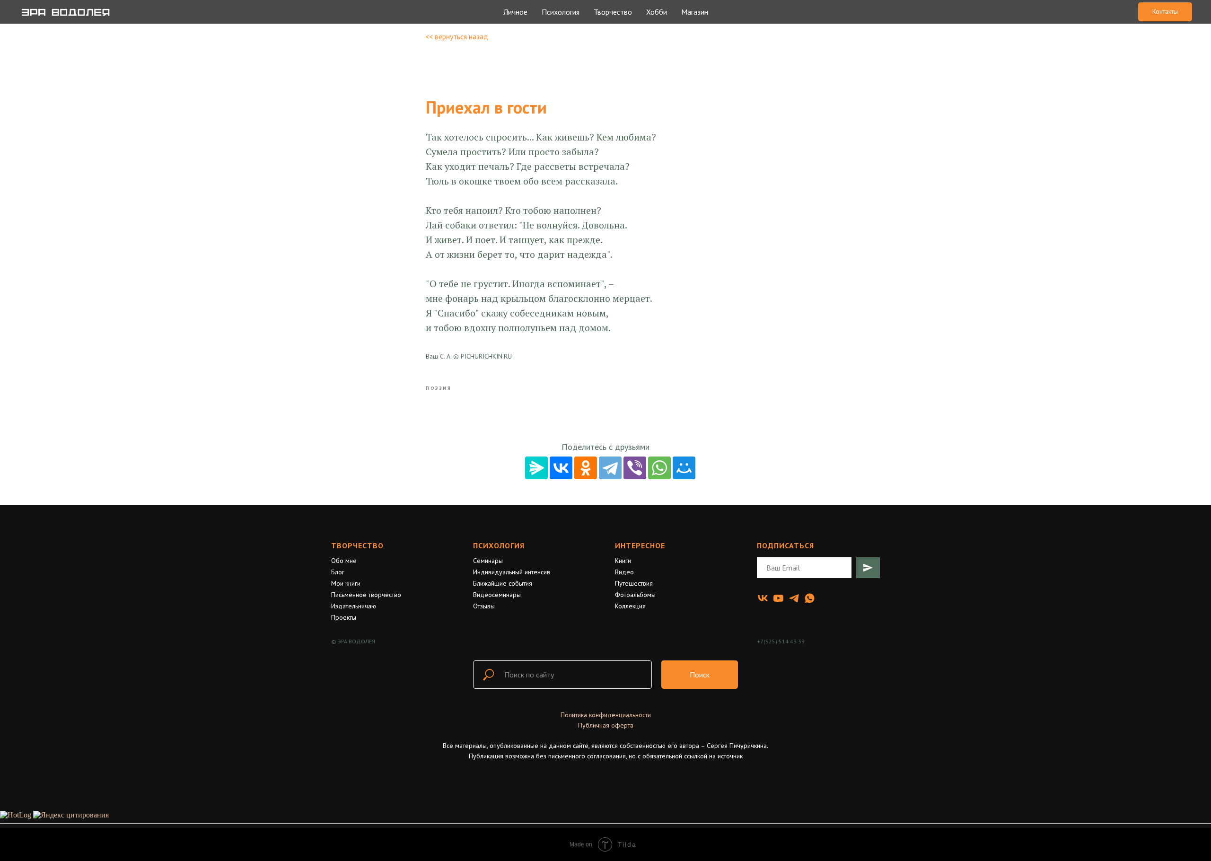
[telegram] (794, 598)
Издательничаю (353, 606)
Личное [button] (515, 12)
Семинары (488, 560)
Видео (624, 572)
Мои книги (345, 583)
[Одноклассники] (585, 468)
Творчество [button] (613, 12)
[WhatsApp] (659, 468)
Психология (499, 545)
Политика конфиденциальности (606, 715)
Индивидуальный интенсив (511, 572)
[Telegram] (610, 468)
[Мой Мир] (684, 468)
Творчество (357, 545)
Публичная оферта (605, 725)
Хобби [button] (656, 12)
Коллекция (630, 606)
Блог (337, 572)
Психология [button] (560, 12)
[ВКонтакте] (561, 468)
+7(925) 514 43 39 (781, 641)
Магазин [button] (694, 12)
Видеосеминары (497, 594)
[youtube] (778, 598)
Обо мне (344, 560)
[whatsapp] (810, 598)
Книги (623, 560)
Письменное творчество (366, 594)
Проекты (343, 617)
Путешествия (634, 583)
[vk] (763, 598)
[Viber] (634, 468)
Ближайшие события (502, 583)
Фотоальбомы (635, 594)
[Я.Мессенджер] (536, 468)
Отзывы (484, 606)
